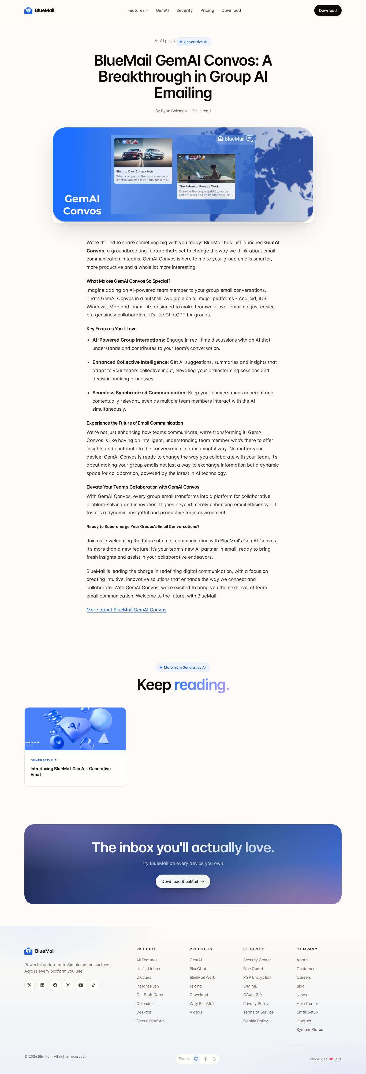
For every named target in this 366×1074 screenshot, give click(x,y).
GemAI (162, 10)
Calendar (144, 1003)
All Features (147, 960)
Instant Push (147, 986)
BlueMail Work (202, 977)
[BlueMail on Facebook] (55, 985)
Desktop (144, 1012)
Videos (196, 1012)
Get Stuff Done (149, 994)
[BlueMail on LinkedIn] (42, 985)
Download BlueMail (180, 881)
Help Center (307, 1003)
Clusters (143, 977)
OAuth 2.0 (252, 994)
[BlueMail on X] (29, 985)
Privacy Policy (255, 1003)
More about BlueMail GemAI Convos (126, 609)
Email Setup (307, 1012)
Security (184, 10)
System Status (310, 1029)
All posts (167, 40)
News (302, 994)
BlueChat (198, 968)
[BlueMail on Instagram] (68, 985)
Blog (301, 986)
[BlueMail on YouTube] (81, 985)
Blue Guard (253, 968)
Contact (304, 1021)
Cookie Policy (255, 1021)
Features (136, 10)
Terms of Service (258, 1012)
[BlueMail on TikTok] (94, 985)
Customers (307, 968)
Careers (304, 977)
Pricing (207, 10)
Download (231, 10)
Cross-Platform (150, 1021)
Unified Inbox (148, 968)
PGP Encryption (257, 977)
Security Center (257, 960)
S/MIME (250, 986)
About (302, 960)
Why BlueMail (202, 1003)
